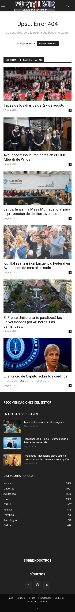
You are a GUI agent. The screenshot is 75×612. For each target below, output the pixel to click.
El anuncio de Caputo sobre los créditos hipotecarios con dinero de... (35, 378)
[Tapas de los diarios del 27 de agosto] (37, 84)
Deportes (43, 601)
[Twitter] (46, 585)
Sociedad (31, 601)
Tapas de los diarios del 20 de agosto (44, 422)
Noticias (21, 597)
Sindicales (59, 597)
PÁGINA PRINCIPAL (48, 43)
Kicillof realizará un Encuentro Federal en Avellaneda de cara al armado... (36, 265)
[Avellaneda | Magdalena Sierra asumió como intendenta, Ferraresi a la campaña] (12, 460)
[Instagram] (37, 584)
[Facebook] (28, 585)
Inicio (10, 597)
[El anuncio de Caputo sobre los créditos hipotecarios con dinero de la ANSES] (37, 355)
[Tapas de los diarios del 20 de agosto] (12, 426)
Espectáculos (44, 597)
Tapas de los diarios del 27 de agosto (33, 105)
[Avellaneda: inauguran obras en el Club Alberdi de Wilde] (37, 134)
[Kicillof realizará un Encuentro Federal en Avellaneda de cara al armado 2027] (37, 242)
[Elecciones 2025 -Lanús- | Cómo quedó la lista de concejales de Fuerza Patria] (12, 443)
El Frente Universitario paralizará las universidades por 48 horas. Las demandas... (32, 322)
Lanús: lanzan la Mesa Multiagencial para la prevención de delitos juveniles (36, 211)
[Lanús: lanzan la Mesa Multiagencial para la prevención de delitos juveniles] (37, 188)
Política (31, 597)
